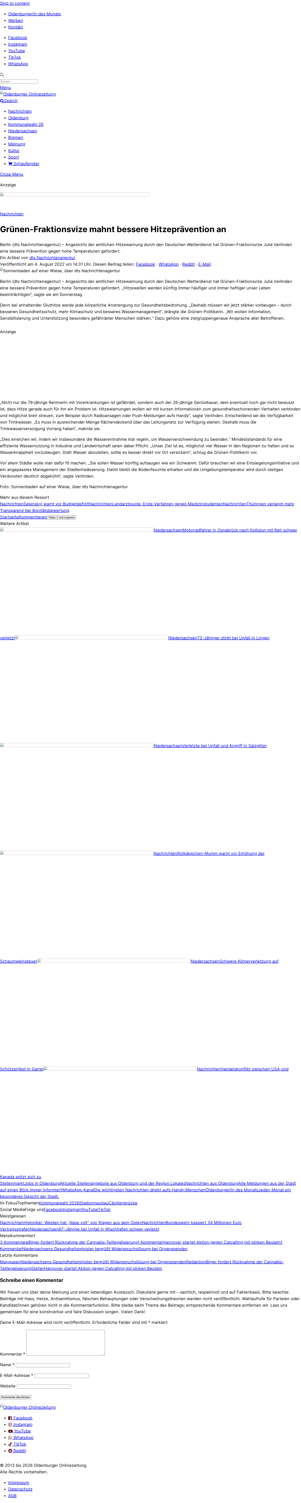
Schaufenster (25, 163)
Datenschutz (20, 1489)
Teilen (52, 517)
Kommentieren (33, 517)
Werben (15, 20)
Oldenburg (18, 117)
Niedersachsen (22, 130)
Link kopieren (67, 517)
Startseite (9, 517)
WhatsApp (18, 63)
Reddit (188, 264)
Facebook (17, 37)
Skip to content (15, 3)
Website (8, 1386)
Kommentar (12, 1354)
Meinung (16, 144)
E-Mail (204, 264)
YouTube (16, 50)
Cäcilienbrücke (123, 1203)
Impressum (18, 1482)
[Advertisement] (150, 366)
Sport (13, 157)
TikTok (14, 57)
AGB (12, 1495)
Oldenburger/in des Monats (34, 13)
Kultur (13, 150)
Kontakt (15, 27)
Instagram (17, 44)
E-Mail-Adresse (16, 1375)
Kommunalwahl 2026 (59, 1203)
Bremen (15, 137)
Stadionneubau (94, 1203)
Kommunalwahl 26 (25, 124)
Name (7, 1364)
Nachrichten (20, 111)
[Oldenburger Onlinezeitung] (28, 1407)
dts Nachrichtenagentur (52, 257)
